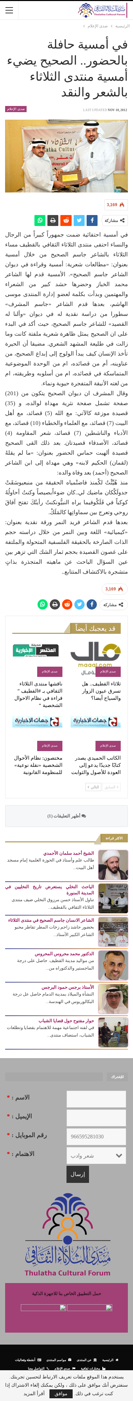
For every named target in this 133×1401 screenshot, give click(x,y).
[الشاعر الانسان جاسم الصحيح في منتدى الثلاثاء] (113, 931)
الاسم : (18, 1097)
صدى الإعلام (16, 109)
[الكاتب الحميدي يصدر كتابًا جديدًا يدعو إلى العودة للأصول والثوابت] (96, 733)
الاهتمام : (20, 1153)
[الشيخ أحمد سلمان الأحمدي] (113, 864)
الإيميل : (19, 1116)
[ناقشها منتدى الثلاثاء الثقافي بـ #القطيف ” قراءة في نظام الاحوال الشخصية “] (37, 659)
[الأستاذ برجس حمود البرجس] (113, 998)
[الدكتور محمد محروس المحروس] (113, 965)
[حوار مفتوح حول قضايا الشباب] (113, 1032)
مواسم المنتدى (56, 1360)
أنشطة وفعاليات (25, 1360)
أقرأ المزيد (34, 1393)
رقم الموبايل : (27, 1135)
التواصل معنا (36, 1368)
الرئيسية (108, 1360)
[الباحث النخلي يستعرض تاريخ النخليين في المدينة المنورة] (113, 897)
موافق (61, 1393)
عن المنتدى (84, 1360)
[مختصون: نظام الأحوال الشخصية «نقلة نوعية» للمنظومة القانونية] (37, 733)
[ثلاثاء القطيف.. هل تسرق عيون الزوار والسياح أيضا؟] (96, 659)
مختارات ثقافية (90, 1368)
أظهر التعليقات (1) (64, 815)
